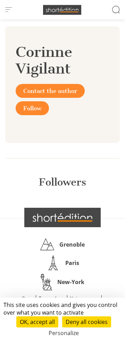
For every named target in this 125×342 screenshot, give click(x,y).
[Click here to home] (62, 217)
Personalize (64, 333)
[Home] (62, 10)
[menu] (8, 9)
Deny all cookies (87, 322)
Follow (32, 108)
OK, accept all (37, 322)
